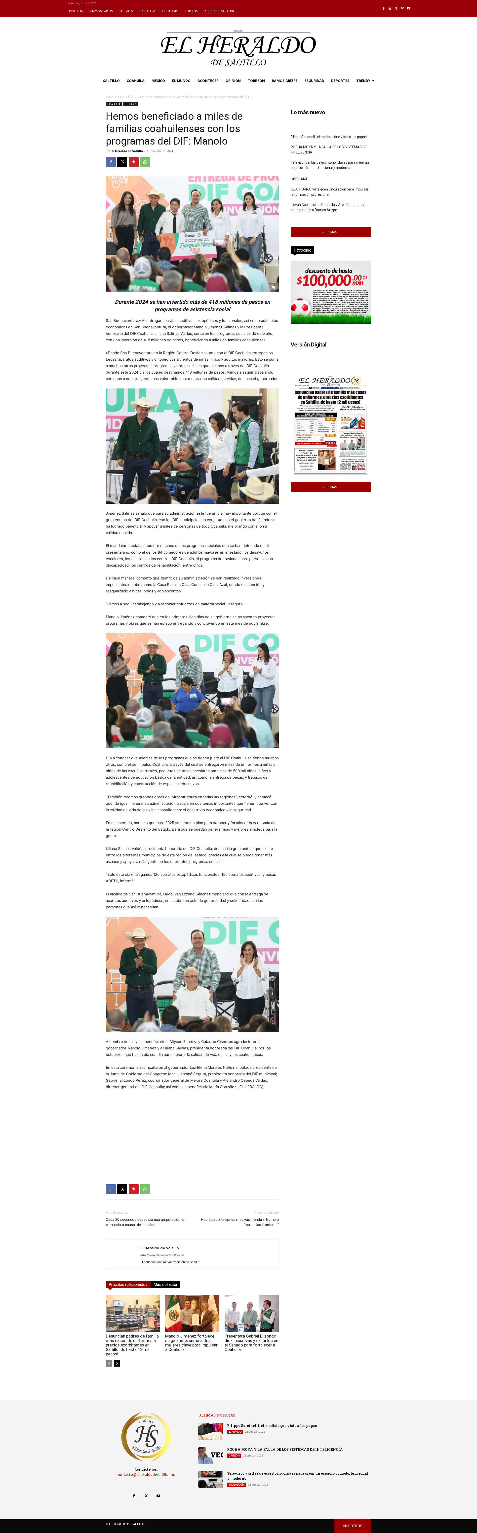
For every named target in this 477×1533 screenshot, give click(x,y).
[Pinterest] (134, 162)
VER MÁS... (330, 232)
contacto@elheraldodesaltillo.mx (146, 1474)
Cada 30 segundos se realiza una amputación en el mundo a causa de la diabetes (145, 1222)
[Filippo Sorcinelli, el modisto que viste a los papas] (210, 1431)
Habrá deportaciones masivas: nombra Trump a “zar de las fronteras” (240, 1222)
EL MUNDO (235, 1431)
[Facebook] (384, 8)
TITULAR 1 (130, 104)
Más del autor (165, 1284)
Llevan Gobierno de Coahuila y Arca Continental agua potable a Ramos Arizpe (327, 207)
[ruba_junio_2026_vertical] (331, 322)
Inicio (109, 97)
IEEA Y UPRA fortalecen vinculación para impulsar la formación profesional (329, 191)
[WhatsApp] (145, 162)
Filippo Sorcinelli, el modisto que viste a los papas (329, 137)
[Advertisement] (192, 1131)
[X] (396, 8)
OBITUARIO (300, 179)
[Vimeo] (402, 8)
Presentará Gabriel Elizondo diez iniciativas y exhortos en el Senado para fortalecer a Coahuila (251, 1343)
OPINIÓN (234, 1455)
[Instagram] (390, 8)
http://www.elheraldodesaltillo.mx (162, 1255)
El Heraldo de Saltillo (127, 151)
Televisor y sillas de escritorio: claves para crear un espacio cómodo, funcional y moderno (330, 165)
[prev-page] (109, 1363)
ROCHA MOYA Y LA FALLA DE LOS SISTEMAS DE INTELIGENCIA (329, 149)
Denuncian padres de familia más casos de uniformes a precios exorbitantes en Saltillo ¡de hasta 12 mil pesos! (132, 1345)
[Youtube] (408, 8)
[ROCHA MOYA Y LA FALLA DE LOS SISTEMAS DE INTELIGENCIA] (210, 1455)
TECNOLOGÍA (237, 1484)
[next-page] (117, 1363)
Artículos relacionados (128, 1284)
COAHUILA (125, 97)
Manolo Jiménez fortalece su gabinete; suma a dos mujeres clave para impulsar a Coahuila (191, 1343)
